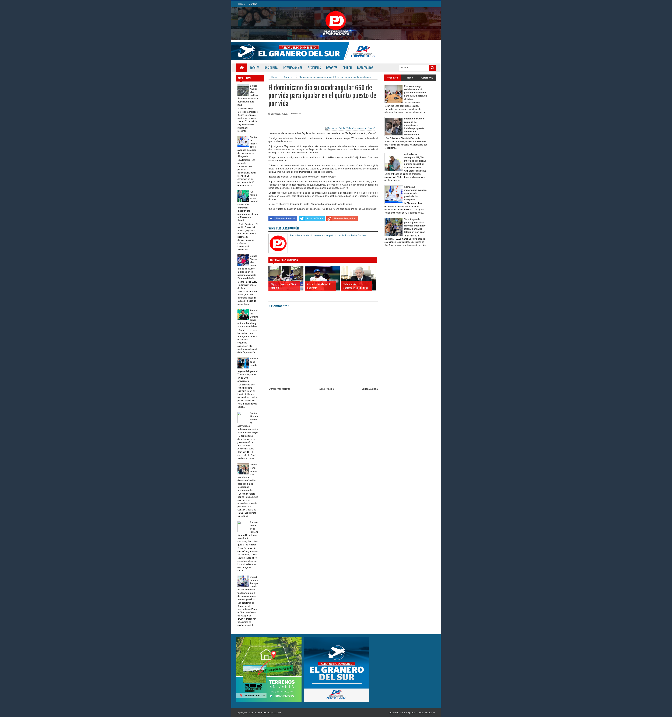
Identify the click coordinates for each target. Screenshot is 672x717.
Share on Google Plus (345, 218)
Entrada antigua (370, 389)
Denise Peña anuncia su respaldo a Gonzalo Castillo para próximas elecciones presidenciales (247, 477)
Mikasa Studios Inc (426, 712)
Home (241, 4)
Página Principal (326, 389)
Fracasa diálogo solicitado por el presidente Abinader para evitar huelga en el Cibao (415, 92)
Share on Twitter (314, 218)
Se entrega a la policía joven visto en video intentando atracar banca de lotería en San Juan (415, 225)
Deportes (297, 113)
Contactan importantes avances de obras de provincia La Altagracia (415, 193)
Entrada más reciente (279, 389)
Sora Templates (407, 712)
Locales (254, 68)
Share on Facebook (286, 218)
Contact (253, 4)
